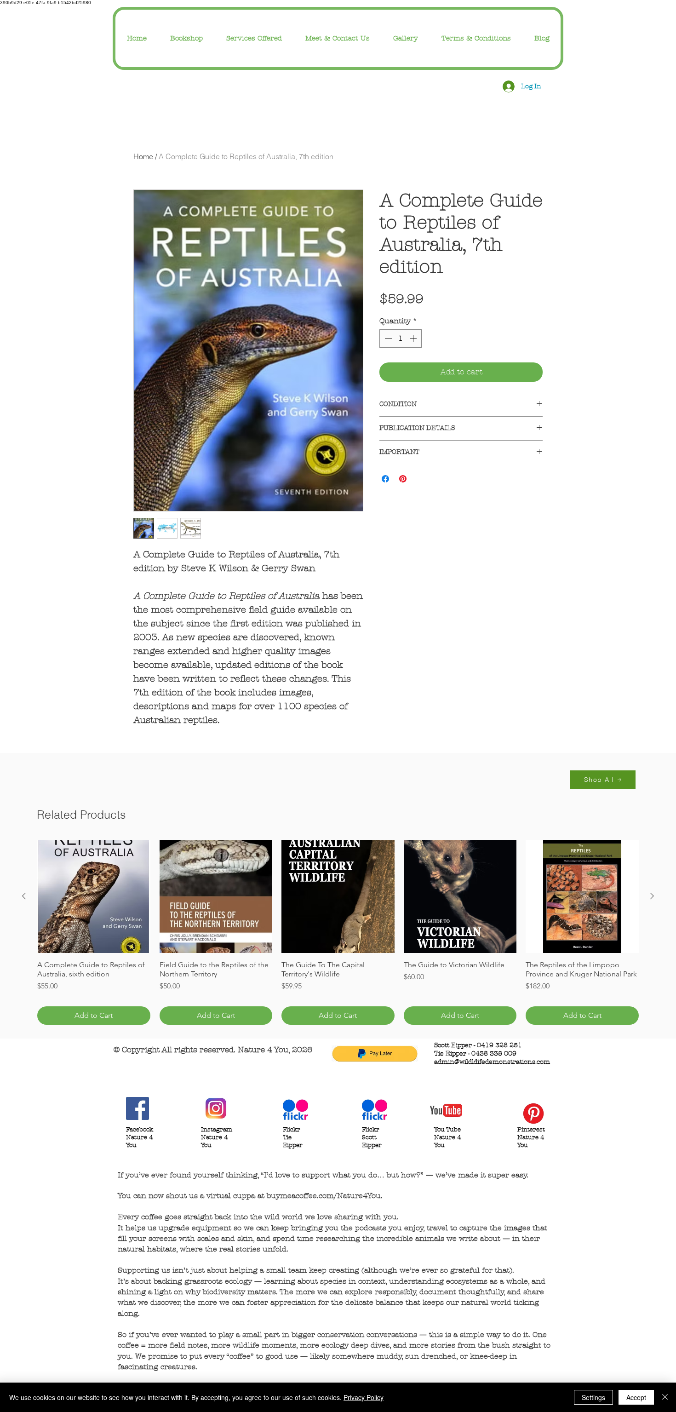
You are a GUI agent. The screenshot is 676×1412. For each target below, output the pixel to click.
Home (143, 156)
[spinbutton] (400, 338)
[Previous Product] (23, 895)
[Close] (664, 1397)
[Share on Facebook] (385, 478)
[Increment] (413, 338)
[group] (338, 932)
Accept (636, 1397)
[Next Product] (652, 895)
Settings (593, 1397)
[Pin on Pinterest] (402, 478)
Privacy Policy (364, 1397)
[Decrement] (387, 338)
